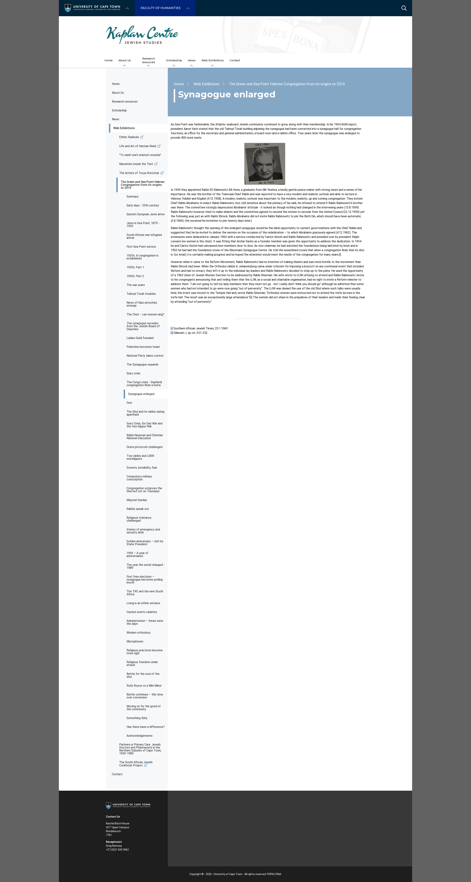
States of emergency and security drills (143, 531)
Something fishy (137, 718)
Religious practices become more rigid (145, 652)
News (115, 119)
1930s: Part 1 (135, 267)
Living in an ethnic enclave (143, 603)
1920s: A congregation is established (142, 257)
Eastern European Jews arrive (146, 214)
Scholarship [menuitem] (174, 60)
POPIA (270, 874)
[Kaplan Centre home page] (235, 34)
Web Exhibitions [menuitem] (212, 60)
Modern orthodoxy (138, 632)
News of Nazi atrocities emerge (142, 304)
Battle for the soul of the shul (143, 675)
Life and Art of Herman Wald (137, 146)
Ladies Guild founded (140, 338)
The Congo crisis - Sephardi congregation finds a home (144, 383)
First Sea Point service (141, 246)
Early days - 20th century (143, 205)
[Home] (92, 8)
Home (116, 84)
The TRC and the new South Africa (145, 593)
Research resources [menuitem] (148, 60)
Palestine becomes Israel (143, 347)
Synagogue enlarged (141, 394)
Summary (133, 196)
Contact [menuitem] (235, 60)
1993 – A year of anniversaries (137, 554)
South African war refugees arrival (144, 236)
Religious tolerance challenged (139, 519)
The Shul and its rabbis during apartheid (145, 413)
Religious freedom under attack (142, 663)
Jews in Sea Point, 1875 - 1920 (143, 224)
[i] (340, 254)
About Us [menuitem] (124, 60)
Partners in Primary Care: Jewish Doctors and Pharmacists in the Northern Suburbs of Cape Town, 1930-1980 (140, 749)
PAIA (278, 874)
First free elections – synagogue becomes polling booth (145, 579)
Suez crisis (133, 373)
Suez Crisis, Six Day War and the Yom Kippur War (144, 425)
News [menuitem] (192, 60)
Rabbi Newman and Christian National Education (145, 436)
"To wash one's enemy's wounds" (140, 155)
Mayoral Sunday (137, 500)
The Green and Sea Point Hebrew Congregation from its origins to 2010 (142, 184)
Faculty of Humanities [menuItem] (160, 8)
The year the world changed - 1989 (146, 566)
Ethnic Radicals (129, 137)
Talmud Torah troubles (141, 294)
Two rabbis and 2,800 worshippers (140, 457)
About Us (118, 92)
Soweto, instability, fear (142, 467)
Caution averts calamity (142, 612)
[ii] (251, 297)
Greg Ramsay (114, 845)
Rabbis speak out (138, 509)
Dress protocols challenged (144, 447)
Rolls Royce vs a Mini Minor (144, 685)
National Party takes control (145, 355)
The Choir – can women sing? (145, 314)
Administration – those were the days (145, 622)
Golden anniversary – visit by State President (145, 543)
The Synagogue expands (142, 364)
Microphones (135, 641)
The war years (136, 285)
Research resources (125, 101)
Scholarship (119, 110)
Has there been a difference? (146, 727)
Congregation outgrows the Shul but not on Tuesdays (144, 489)
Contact (117, 774)
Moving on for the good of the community (144, 707)
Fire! (129, 403)
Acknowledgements (140, 735)
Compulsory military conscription (139, 478)
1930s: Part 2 (135, 276)
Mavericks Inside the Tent (136, 164)
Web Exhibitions (124, 128)
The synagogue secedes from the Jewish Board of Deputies (143, 326)
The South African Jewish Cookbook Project (136, 763)
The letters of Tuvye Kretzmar (139, 173)
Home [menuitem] (109, 60)
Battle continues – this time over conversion (145, 696)
